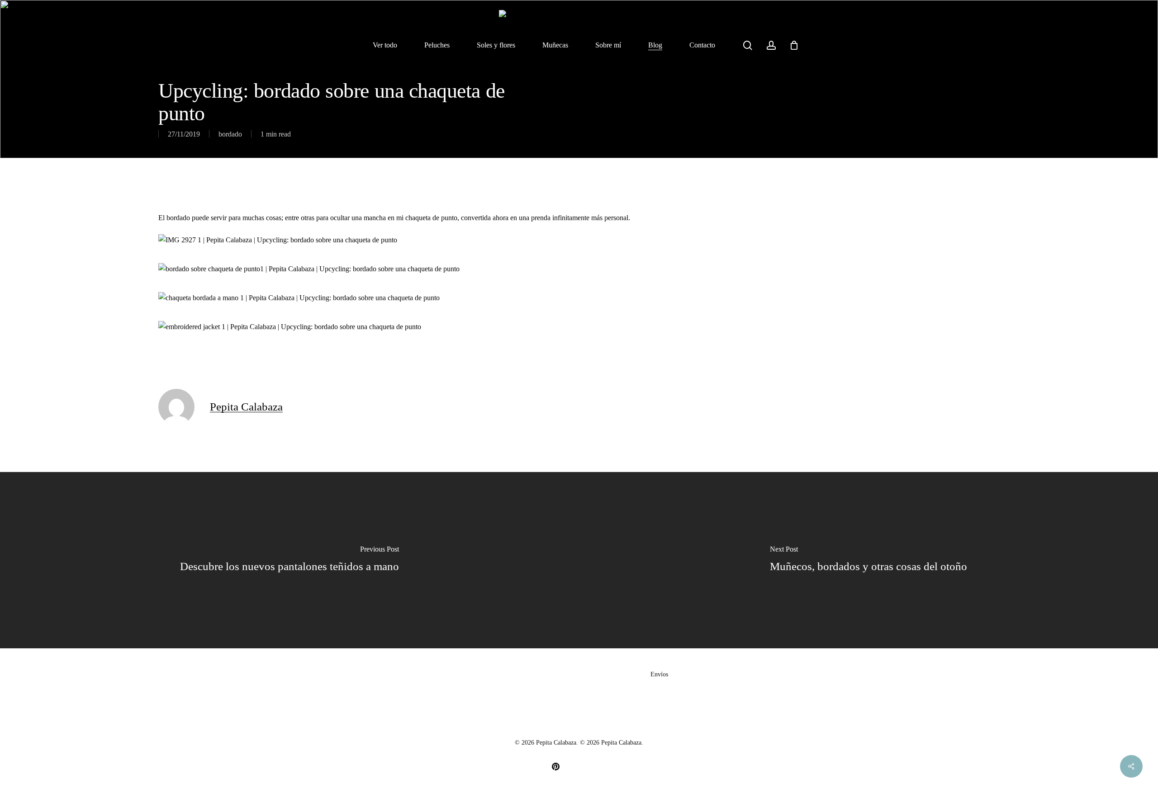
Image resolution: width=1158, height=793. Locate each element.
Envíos (659, 674)
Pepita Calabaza (246, 407)
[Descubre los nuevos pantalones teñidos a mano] (289, 560)
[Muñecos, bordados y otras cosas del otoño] (868, 560)
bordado (230, 134)
